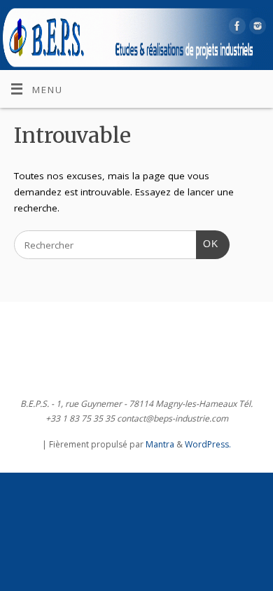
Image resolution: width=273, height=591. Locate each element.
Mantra (160, 444)
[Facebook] (235, 28)
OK (207, 243)
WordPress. (208, 444)
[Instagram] (256, 28)
